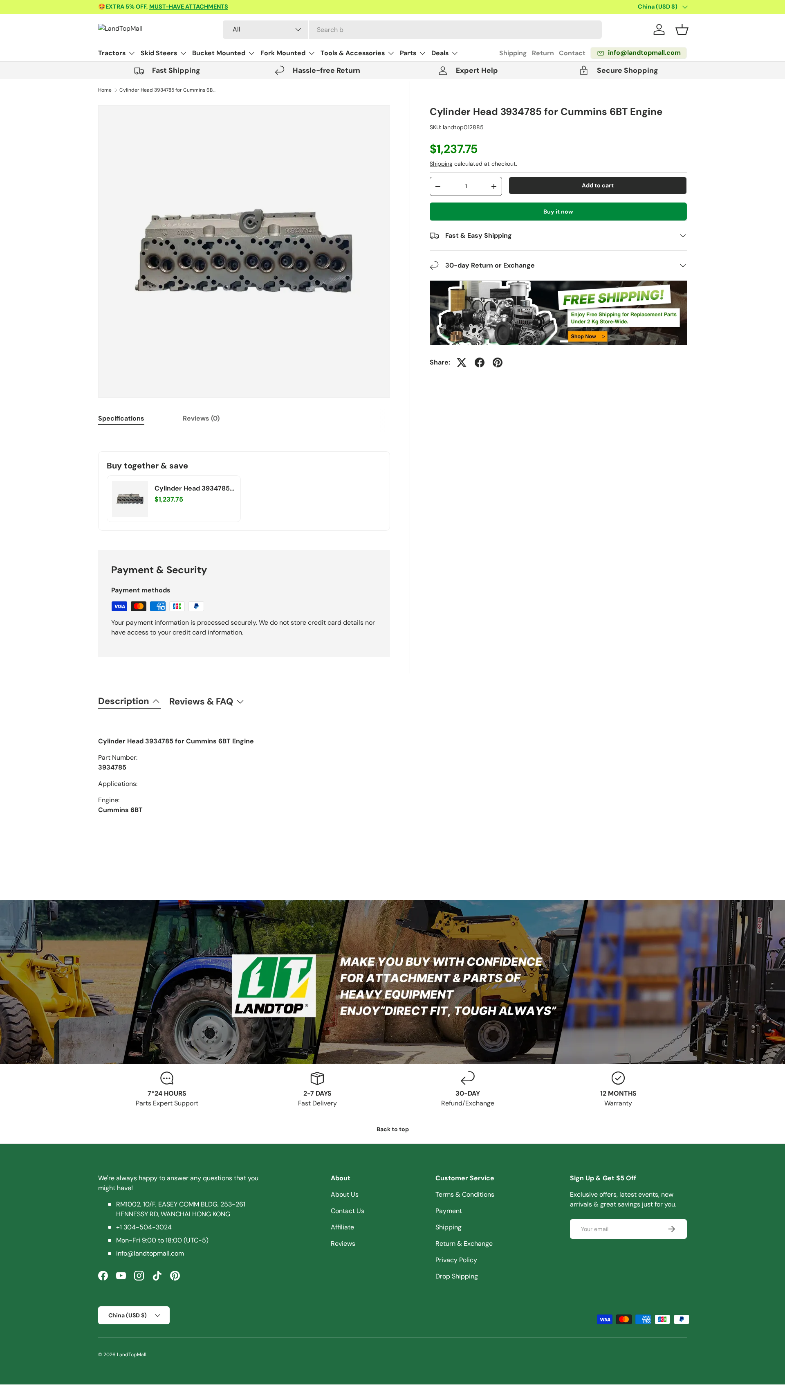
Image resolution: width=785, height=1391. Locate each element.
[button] (682, 29)
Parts (408, 53)
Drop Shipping (456, 1276)
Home (105, 90)
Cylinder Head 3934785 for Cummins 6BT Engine (168, 90)
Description (123, 701)
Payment (448, 1210)
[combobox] (412, 29)
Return (543, 53)
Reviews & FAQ (201, 701)
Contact (572, 53)
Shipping (513, 53)
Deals (440, 53)
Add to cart (598, 185)
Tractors (112, 53)
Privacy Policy (456, 1260)
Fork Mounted (282, 53)
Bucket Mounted (218, 53)
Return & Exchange (464, 1243)
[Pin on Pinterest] (498, 362)
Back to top (393, 1129)
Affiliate (342, 1227)
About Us (345, 1194)
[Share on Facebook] (480, 362)
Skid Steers (159, 53)
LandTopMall (131, 1354)
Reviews (343, 1243)
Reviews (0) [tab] (201, 418)
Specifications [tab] (121, 418)
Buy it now (558, 211)
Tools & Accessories (353, 53)
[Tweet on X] (462, 362)
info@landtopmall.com (150, 1253)
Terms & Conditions (464, 1194)
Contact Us (347, 1210)
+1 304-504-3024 (144, 1227)
